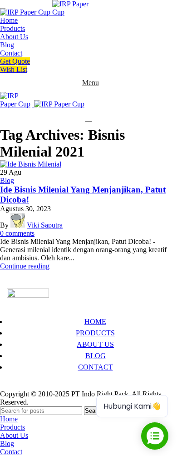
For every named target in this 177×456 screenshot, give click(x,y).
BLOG (95, 356)
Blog (7, 180)
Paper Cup (22, 386)
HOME (95, 321)
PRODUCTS (95, 333)
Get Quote (15, 61)
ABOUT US (95, 344)
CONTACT (95, 367)
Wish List (13, 69)
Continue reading (24, 266)
